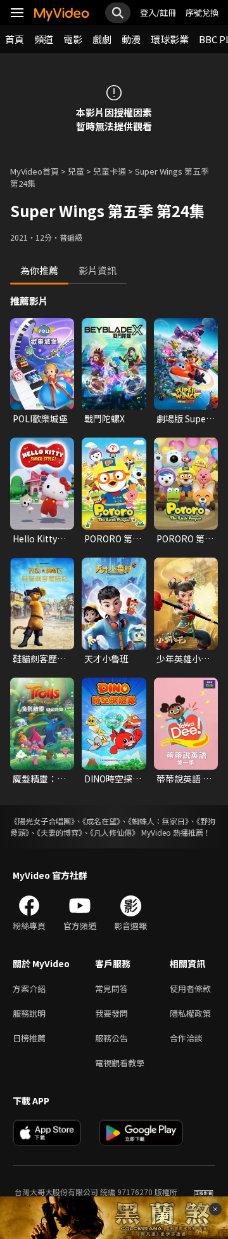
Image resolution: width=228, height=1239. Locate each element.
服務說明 (29, 1013)
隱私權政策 (190, 1013)
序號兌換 (202, 12)
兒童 (76, 171)
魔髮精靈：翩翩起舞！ (39, 778)
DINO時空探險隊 (112, 778)
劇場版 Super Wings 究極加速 (183, 418)
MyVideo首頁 (34, 171)
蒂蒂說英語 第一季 (184, 778)
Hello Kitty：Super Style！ (41, 538)
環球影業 (170, 39)
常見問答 (111, 988)
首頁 (14, 39)
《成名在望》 (101, 820)
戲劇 (101, 39)
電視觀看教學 (119, 1063)
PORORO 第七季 (184, 538)
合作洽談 (186, 1038)
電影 (72, 39)
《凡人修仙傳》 (114, 832)
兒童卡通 (109, 171)
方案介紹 (29, 988)
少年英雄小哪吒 (183, 658)
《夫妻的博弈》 (59, 832)
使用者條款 (190, 988)
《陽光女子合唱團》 (42, 820)
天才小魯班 (106, 658)
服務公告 (111, 1038)
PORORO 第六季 (112, 538)
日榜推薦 (29, 1038)
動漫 (131, 39)
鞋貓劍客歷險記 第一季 (39, 658)
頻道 (43, 39)
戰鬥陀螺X (104, 418)
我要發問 (111, 1013)
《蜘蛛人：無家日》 (158, 820)
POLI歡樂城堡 (40, 418)
